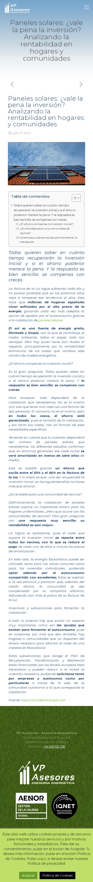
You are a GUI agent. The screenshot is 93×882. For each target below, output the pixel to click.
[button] (73, 198)
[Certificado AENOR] (33, 818)
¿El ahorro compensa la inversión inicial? (46, 224)
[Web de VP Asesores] (17, 7)
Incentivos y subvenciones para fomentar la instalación (48, 240)
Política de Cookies (57, 875)
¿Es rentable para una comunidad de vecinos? (45, 231)
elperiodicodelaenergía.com (43, 700)
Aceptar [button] (28, 875)
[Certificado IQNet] (64, 818)
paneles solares (50, 320)
